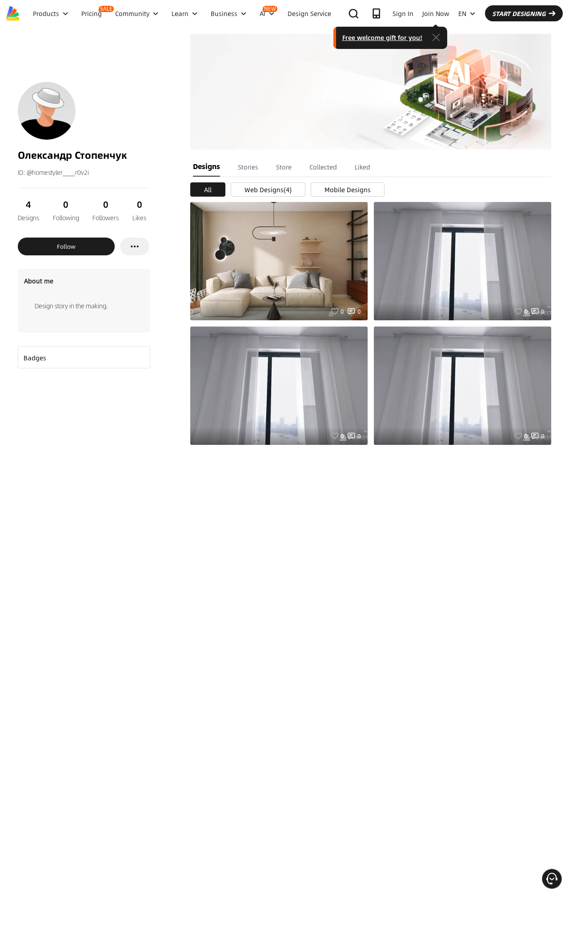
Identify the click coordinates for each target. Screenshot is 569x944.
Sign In (403, 13)
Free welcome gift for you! (382, 37)
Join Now (435, 13)
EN (462, 13)
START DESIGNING (519, 13)
